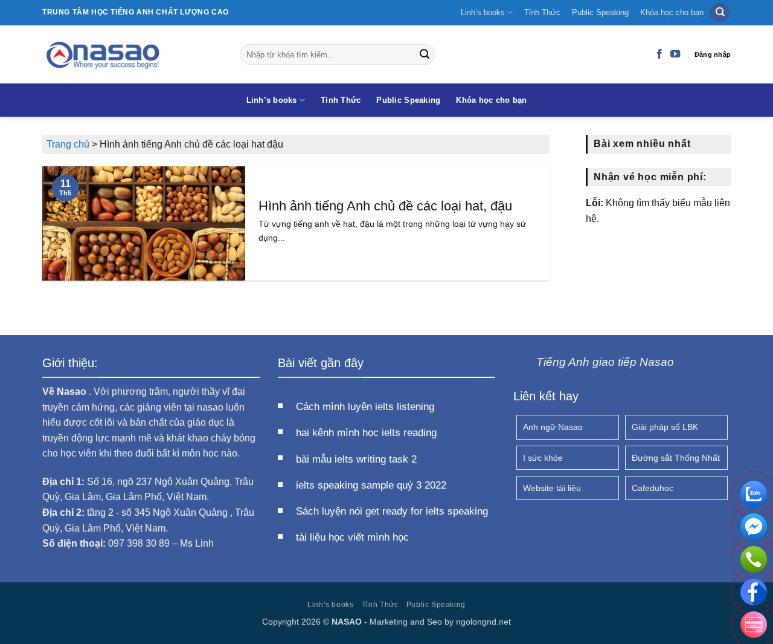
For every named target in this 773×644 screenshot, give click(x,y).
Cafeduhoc (652, 488)
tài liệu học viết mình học (352, 537)
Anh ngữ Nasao (553, 427)
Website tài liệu (552, 488)
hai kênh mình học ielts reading (366, 432)
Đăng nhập (712, 54)
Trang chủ (68, 144)
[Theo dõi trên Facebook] (659, 54)
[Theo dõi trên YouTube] (675, 54)
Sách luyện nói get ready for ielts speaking (392, 511)
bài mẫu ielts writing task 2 (356, 459)
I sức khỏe (543, 458)
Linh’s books (483, 12)
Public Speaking (600, 12)
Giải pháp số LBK (665, 427)
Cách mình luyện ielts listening (365, 406)
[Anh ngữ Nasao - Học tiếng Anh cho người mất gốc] (132, 54)
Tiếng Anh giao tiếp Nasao (605, 362)
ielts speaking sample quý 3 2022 (371, 485)
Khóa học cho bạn (672, 12)
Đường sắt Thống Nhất (676, 458)
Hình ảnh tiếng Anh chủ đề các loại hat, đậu (385, 205)
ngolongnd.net (483, 621)
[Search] (720, 13)
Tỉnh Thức (542, 12)
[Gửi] (424, 54)
